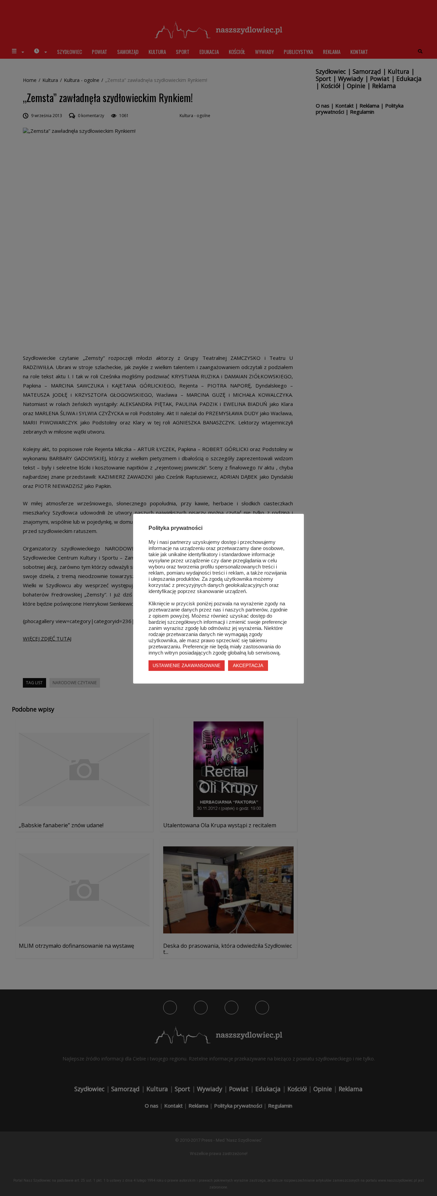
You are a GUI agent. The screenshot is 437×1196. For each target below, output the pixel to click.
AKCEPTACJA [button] (248, 665)
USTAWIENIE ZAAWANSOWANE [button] (187, 665)
